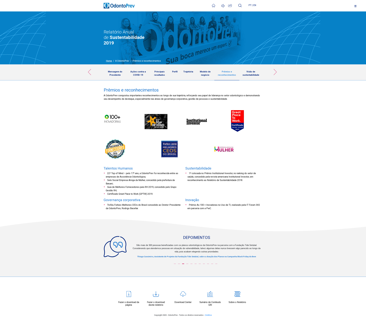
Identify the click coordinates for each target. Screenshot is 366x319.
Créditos (208, 315)
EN (254, 5)
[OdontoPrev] (119, 4)
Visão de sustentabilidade (250, 73)
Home (109, 61)
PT (249, 5)
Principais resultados (159, 73)
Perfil (175, 71)
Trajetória (188, 71)
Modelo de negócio (205, 73)
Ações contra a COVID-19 (138, 73)
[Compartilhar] (233, 5)
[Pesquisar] (240, 5)
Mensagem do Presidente (115, 73)
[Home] (216, 5)
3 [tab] (183, 263)
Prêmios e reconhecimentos (227, 73)
